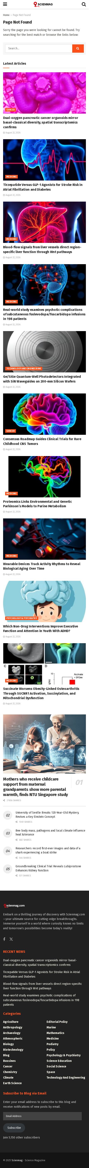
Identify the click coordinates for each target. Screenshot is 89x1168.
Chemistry (10, 1072)
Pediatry (52, 1044)
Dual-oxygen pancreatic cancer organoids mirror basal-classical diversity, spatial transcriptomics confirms (40, 122)
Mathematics (55, 1033)
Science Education (59, 1061)
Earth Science (12, 1083)
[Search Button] (84, 4)
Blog (6, 1055)
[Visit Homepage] (44, 4)
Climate (8, 1077)
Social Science (56, 1066)
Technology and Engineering (23, 368)
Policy (51, 1050)
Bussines (9, 1061)
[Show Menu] (5, 4)
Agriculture (10, 1022)
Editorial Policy (57, 1022)
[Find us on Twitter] (11, 939)
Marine (51, 1027)
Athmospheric (12, 1038)
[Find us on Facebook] (4, 939)
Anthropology (12, 1027)
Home (6, 15)
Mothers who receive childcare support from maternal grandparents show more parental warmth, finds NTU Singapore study (35, 787)
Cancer (10, 110)
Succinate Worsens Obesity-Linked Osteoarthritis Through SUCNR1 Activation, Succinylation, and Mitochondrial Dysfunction (41, 693)
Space (51, 1072)
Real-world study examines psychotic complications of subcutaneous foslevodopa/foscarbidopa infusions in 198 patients (44, 314)
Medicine (11, 177)
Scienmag (17, 1160)
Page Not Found (22, 15)
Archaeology (11, 1033)
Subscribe (14, 1128)
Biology (8, 1044)
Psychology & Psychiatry (21, 618)
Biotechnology (13, 1050)
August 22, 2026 (12, 133)
